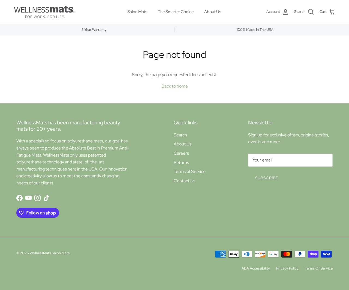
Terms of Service (190, 171)
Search (180, 135)
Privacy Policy (287, 268)
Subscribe (266, 177)
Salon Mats (137, 11)
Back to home (174, 86)
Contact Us (184, 181)
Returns (181, 162)
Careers (181, 153)
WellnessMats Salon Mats (50, 253)
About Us (212, 11)
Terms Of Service (319, 268)
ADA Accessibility (256, 268)
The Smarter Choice (176, 11)
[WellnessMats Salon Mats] (44, 11)
